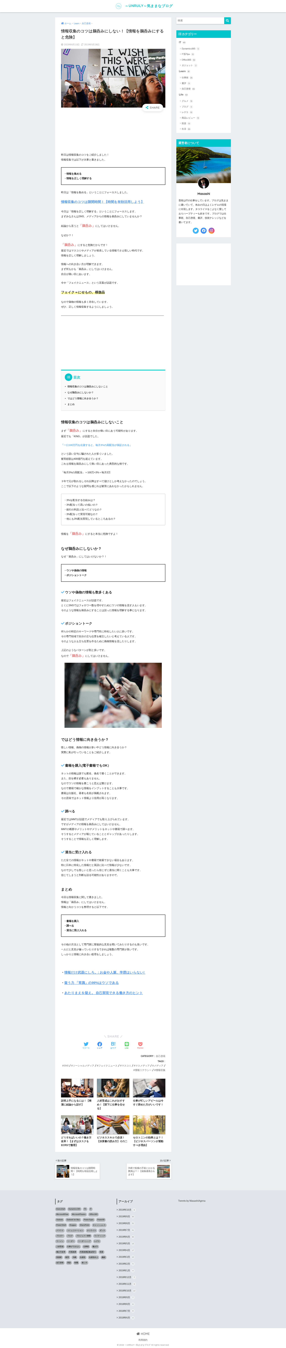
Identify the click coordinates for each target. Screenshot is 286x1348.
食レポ (84, 1263)
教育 (67, 1257)
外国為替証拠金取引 (88, 1252)
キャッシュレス (99, 1225)
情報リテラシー (143, 1070)
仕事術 (187, 77)
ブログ (187, 106)
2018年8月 (126, 1304)
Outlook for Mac (73, 1220)
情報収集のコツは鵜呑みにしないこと (87, 386)
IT (182, 42)
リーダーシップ (84, 1241)
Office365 (188, 59)
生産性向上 (93, 1257)
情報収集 (160, 1070)
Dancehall (60, 1209)
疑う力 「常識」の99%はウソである (91, 983)
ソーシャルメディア (83, 1065)
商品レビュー (190, 118)
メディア (158, 1065)
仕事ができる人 (73, 1247)
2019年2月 (126, 1264)
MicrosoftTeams (79, 1214)
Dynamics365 (190, 48)
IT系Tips (188, 54)
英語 (69, 1263)
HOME (145, 1334)
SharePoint (84, 1225)
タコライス (91, 1230)
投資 (186, 123)
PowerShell (61, 1225)
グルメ (187, 101)
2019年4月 (126, 1250)
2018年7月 (126, 1311)
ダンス (102, 1230)
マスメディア (142, 1065)
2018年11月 (127, 1284)
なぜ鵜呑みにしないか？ (80, 392)
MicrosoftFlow (62, 1214)
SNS (66, 1065)
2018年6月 (126, 1317)
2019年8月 (126, 1223)
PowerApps (89, 1220)
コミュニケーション (75, 1230)
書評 (186, 83)
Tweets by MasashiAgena (191, 1201)
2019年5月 (126, 1243)
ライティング (99, 1236)
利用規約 (143, 1340)
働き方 (95, 1247)
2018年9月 (126, 1297)
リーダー (70, 1241)
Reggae (73, 1225)
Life (183, 94)
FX (85, 1209)
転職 (76, 1263)
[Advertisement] (113, 127)
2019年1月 (126, 1270)
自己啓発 (160, 1056)
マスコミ (126, 1065)
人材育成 (59, 1247)
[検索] (227, 20)
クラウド (59, 1230)
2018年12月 (127, 1277)
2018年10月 (127, 1290)
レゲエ (187, 112)
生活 (186, 129)
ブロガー (59, 1236)
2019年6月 (126, 1237)
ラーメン (59, 1241)
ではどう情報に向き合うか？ (82, 398)
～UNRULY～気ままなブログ (148, 6)
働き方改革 (60, 1252)
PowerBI (100, 1220)
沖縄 (74, 1257)
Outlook (59, 1220)
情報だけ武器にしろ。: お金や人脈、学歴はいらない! (104, 972)
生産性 (82, 1257)
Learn (184, 71)
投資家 (59, 1257)
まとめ (71, 404)
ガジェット (189, 65)
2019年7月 (126, 1230)
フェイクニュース (108, 1065)
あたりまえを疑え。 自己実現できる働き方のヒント (103, 993)
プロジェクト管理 (83, 1236)
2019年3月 (126, 1257)
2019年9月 (126, 1216)
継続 (103, 1257)
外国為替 (72, 1252)
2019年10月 (127, 1210)
